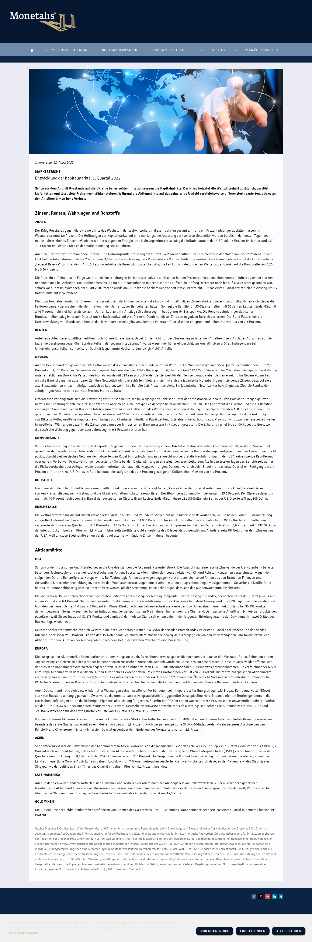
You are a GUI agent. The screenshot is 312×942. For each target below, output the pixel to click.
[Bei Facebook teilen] (254, 896)
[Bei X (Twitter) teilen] (260, 896)
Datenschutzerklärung (22, 933)
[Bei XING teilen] (281, 896)
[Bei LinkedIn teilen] (274, 896)
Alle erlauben (288, 931)
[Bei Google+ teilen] (267, 896)
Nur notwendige (214, 931)
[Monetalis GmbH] (32, 50)
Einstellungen (252, 931)
